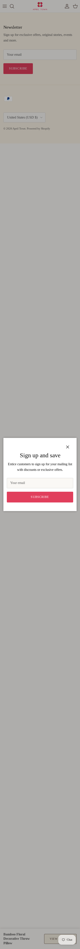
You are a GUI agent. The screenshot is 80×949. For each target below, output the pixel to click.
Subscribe (40, 497)
